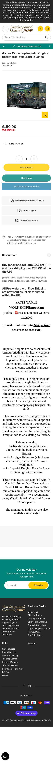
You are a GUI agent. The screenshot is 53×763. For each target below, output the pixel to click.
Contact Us (33, 612)
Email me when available (26, 186)
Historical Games (10, 662)
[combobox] (26, 37)
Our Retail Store (35, 635)
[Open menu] (5, 29)
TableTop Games (9, 658)
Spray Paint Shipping (37, 622)
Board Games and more (13, 669)
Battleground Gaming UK (21, 720)
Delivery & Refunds (36, 618)
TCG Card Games (10, 665)
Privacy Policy (34, 632)
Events (5, 675)
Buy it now (26, 178)
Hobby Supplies (9, 652)
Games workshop (9, 63)
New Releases (8, 649)
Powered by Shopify (42, 720)
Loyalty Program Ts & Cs (39, 628)
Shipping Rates (35, 615)
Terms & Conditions (37, 625)
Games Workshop (10, 655)
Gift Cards (6, 672)
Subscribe (38, 585)
